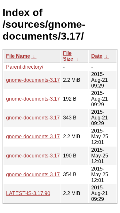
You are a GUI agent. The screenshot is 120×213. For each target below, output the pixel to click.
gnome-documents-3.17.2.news (41, 174)
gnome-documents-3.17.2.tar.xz (41, 136)
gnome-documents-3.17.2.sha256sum (49, 155)
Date (96, 56)
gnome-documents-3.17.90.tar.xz (43, 80)
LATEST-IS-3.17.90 (28, 193)
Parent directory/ (24, 67)
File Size (68, 56)
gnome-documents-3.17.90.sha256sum (50, 99)
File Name (18, 56)
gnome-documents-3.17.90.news (43, 117)
